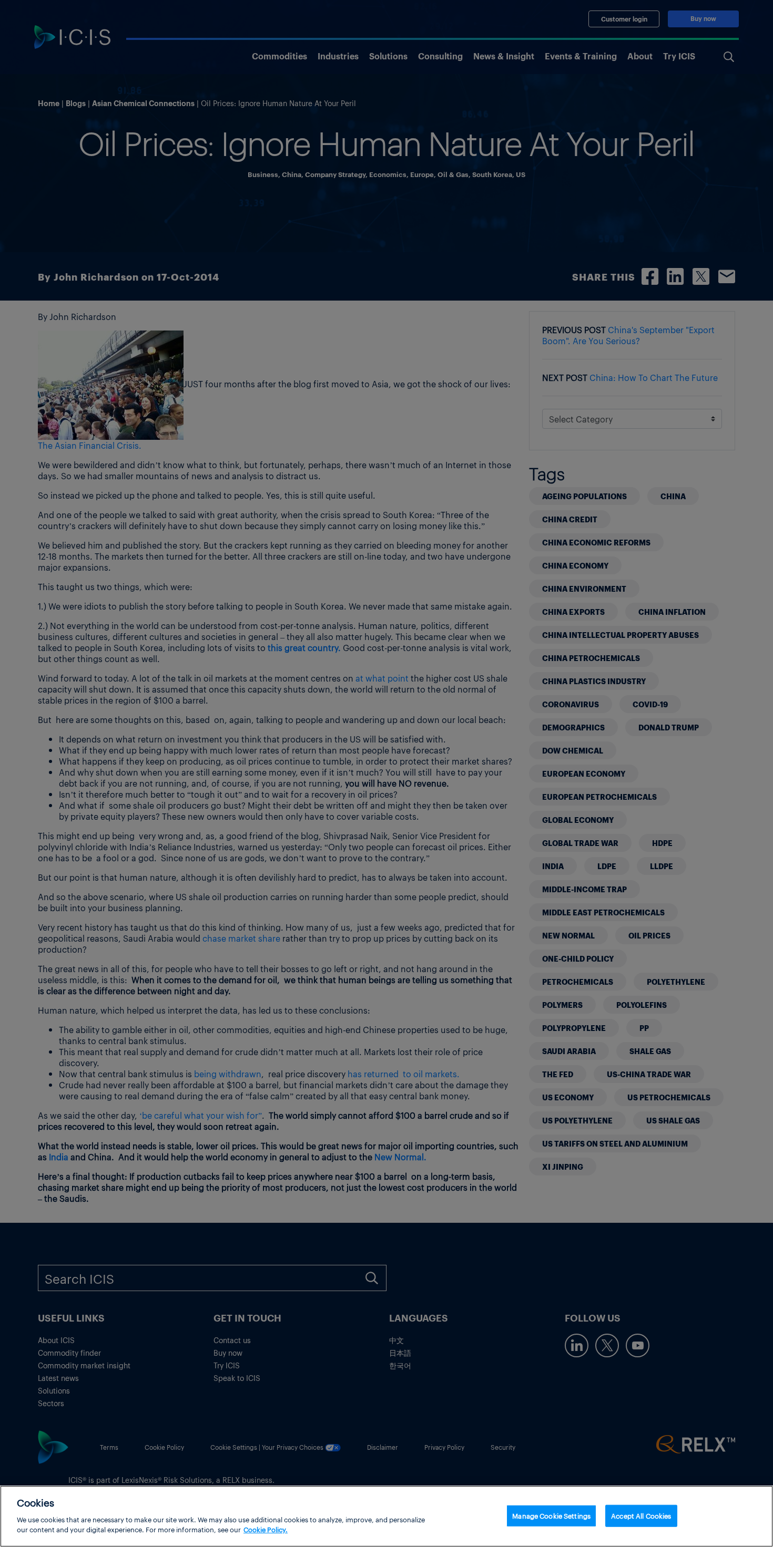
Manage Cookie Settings (551, 1515)
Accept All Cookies (641, 1515)
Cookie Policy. (265, 1529)
